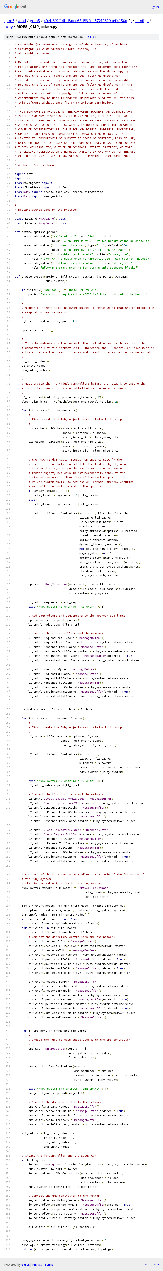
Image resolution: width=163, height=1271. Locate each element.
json (155, 1264)
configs (142, 20)
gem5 (9, 20)
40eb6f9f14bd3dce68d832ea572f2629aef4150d (85, 20)
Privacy (37, 1265)
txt (145, 1264)
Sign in (154, 7)
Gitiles (25, 1265)
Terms (49, 1265)
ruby (8, 26)
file (91, 37)
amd (22, 20)
